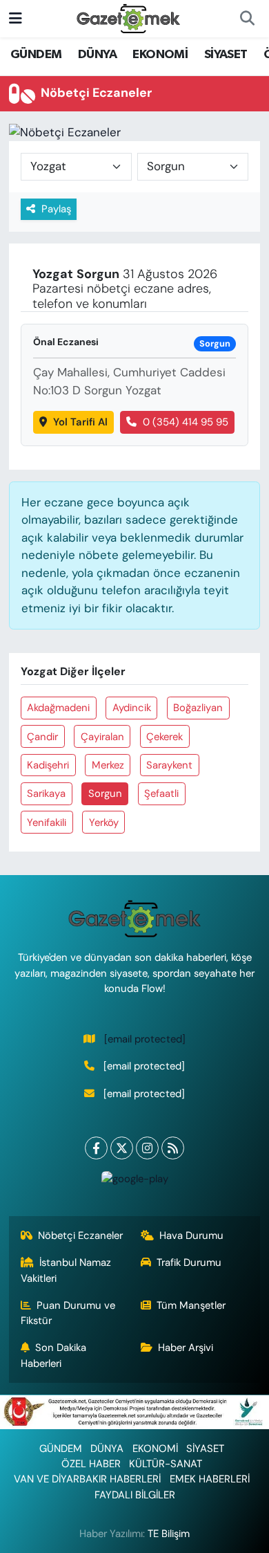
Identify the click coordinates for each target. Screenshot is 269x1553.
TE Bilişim (169, 1534)
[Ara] (247, 19)
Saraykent (169, 765)
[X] (121, 1148)
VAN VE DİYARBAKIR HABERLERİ (87, 1479)
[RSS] (172, 1148)
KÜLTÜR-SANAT (165, 1464)
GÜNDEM (35, 54)
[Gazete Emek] (128, 17)
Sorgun (105, 793)
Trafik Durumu (189, 1262)
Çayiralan (102, 737)
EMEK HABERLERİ (210, 1479)
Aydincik (131, 708)
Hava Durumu (191, 1235)
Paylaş (56, 209)
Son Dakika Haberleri (54, 1355)
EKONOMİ (160, 54)
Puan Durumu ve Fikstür (68, 1312)
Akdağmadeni (58, 708)
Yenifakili (46, 822)
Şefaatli (161, 793)
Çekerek (164, 737)
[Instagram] (147, 1148)
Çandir (42, 737)
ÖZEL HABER (91, 1464)
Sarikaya (46, 793)
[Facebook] (96, 1148)
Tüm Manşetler (191, 1305)
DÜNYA (97, 54)
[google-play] (134, 1182)
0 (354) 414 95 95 (185, 422)
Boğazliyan (198, 708)
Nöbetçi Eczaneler (80, 1235)
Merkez (108, 765)
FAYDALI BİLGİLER (134, 1495)
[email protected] (145, 1039)
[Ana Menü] (15, 18)
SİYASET (226, 54)
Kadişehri (48, 765)
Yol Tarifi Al (80, 422)
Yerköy (104, 822)
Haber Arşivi (185, 1347)
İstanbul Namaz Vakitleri (66, 1270)
